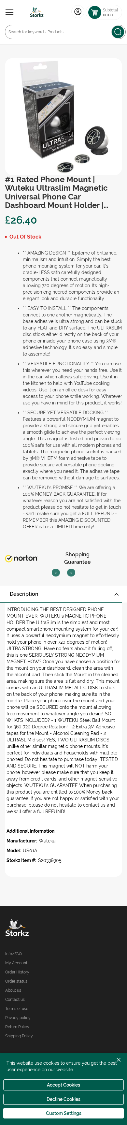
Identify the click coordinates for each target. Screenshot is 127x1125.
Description (24, 594)
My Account (16, 963)
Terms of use (16, 1008)
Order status (16, 981)
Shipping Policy (19, 1036)
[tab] (63, 594)
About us (13, 990)
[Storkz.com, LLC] (34, 928)
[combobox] (65, 32)
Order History (17, 972)
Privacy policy (18, 1017)
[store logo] (37, 12)
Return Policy (17, 1027)
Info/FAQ (13, 954)
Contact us (15, 999)
